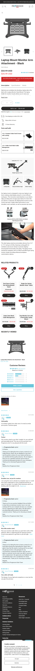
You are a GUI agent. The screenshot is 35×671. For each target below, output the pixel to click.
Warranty (4, 605)
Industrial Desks (6, 630)
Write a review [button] (17, 385)
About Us (4, 596)
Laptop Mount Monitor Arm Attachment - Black (13, 359)
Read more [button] (23, 486)
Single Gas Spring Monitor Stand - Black (26, 284)
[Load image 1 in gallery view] (8, 51)
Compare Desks (23, 605)
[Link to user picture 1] (5, 492)
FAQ (20, 607)
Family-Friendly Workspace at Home (11, 634)
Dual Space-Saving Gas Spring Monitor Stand (8, 285)
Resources (22, 596)
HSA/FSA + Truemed (24, 599)
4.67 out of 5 (21, 368)
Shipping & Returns (7, 607)
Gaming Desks (6, 624)
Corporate (5, 618)
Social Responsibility (7, 599)
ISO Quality (5, 601)
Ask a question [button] (17, 390)
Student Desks (6, 628)
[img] (5, 415)
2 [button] (16, 585)
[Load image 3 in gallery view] (26, 51)
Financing (4, 609)
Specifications (15, 85)
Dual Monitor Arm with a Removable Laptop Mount (26, 317)
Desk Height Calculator (24, 617)
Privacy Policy (25, 654)
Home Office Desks (7, 626)
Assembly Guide (23, 603)
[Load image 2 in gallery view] (17, 51)
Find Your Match (23, 613)
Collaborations (6, 616)
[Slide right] (33, 52)
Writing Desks (5, 632)
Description (5, 85)
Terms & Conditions (7, 603)
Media (24, 85)
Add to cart (24, 136)
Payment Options (6, 613)
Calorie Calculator (23, 611)
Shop (8, 295)
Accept (17, 659)
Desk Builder (22, 615)
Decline (17, 663)
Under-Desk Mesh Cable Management (9, 316)
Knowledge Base (23, 601)
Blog (20, 609)
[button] (2, 6)
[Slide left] (2, 52)
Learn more (27, 111)
